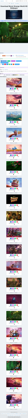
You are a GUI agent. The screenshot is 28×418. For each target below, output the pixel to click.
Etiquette (20, 413)
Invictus (13, 55)
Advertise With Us (24, 413)
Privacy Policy (8, 413)
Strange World (6, 69)
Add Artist (3, 55)
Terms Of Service (12, 413)
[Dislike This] (17, 88)
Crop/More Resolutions (4, 62)
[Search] (12, 1)
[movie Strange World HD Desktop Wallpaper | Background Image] (14, 87)
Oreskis (16, 407)
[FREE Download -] (10, 88)
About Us (3, 413)
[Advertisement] (14, 47)
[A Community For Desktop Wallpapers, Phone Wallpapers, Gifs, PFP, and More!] (9, 3)
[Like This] (15, 138)
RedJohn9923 (16, 141)
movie (3, 69)
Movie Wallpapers (17, 3)
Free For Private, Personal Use (20, 55)
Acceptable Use (17, 413)
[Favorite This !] (13, 88)
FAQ (5, 413)
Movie (13, 109)
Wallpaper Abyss (12, 3)
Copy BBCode (17, 64)
